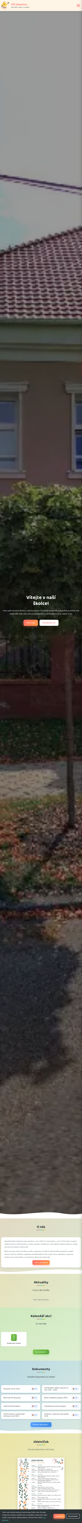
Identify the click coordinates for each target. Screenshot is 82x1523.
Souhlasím (59, 1516)
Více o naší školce (41, 1262)
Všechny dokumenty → (41, 1424)
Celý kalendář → (41, 1352)
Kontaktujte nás (49, 623)
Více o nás (30, 623)
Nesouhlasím (73, 1516)
